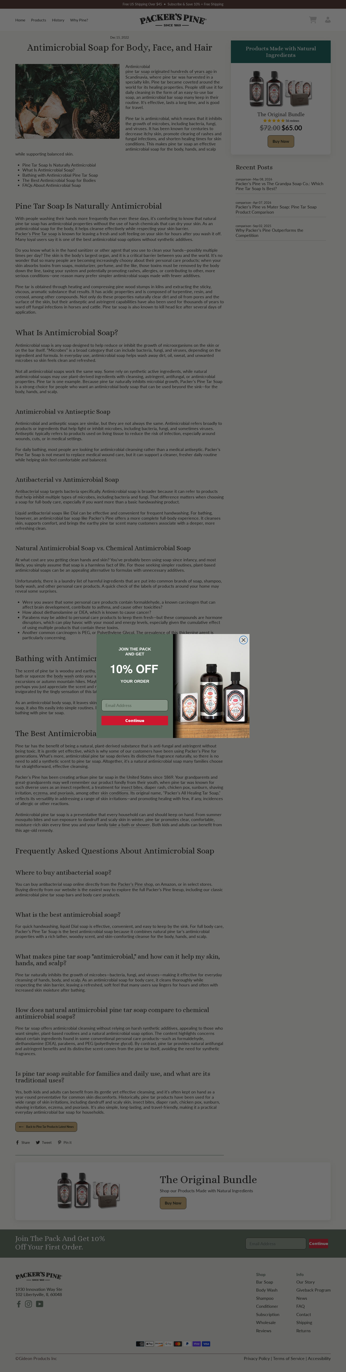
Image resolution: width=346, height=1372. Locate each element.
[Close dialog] (243, 640)
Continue (134, 720)
